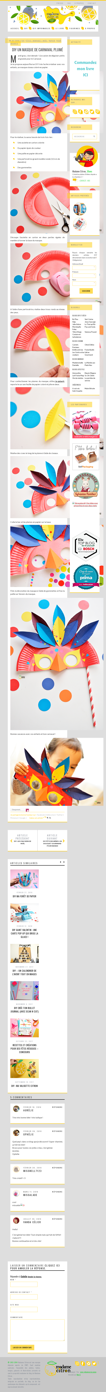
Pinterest (14, 818)
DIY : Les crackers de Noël (22, 839)
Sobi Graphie (77, 391)
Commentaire (16, 1317)
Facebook (41, 815)
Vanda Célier (32, 1222)
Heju (74, 322)
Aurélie (28, 1110)
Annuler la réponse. (35, 1276)
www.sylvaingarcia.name (88, 1372)
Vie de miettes (77, 378)
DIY (26, 28)
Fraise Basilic (89, 350)
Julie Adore (76, 324)
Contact (92, 3)
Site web (14, 1305)
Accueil (15, 28)
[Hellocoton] (86, 114)
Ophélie (28, 1134)
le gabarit (59, 381)
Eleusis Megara (90, 373)
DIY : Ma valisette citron (24, 1086)
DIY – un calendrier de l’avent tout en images (24, 972)
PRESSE (60, 3)
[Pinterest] (97, 114)
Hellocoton (50, 815)
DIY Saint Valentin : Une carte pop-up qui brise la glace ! (24, 933)
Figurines (74, 28)
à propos (79, 3)
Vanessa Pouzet (91, 332)
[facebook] (80, 114)
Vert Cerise (89, 319)
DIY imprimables (41, 28)
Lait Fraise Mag (78, 375)
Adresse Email (83, 264)
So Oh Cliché (89, 375)
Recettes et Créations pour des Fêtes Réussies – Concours (25, 1048)
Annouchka (76, 373)
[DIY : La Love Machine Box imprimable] (79, 230)
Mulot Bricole (90, 388)
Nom (13, 1280)
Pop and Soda (90, 327)
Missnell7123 (32, 1171)
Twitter (59, 815)
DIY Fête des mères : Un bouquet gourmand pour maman (52, 840)
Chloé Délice (89, 345)
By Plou (75, 319)
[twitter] (92, 114)
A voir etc (76, 388)
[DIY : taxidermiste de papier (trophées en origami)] (79, 215)
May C (79, 1374)
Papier (52, 41)
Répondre (57, 1107)
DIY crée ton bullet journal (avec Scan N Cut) (24, 1009)
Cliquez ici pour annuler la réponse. (35, 1267)
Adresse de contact (21, 1292)
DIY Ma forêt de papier (24, 896)
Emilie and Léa (77, 350)
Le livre (60, 28)
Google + (23, 818)
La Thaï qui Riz (90, 324)
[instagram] (75, 114)
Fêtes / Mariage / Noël (36, 41)
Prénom (83, 272)
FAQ (69, 3)
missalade (30, 1195)
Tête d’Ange (76, 332)
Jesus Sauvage (90, 322)
